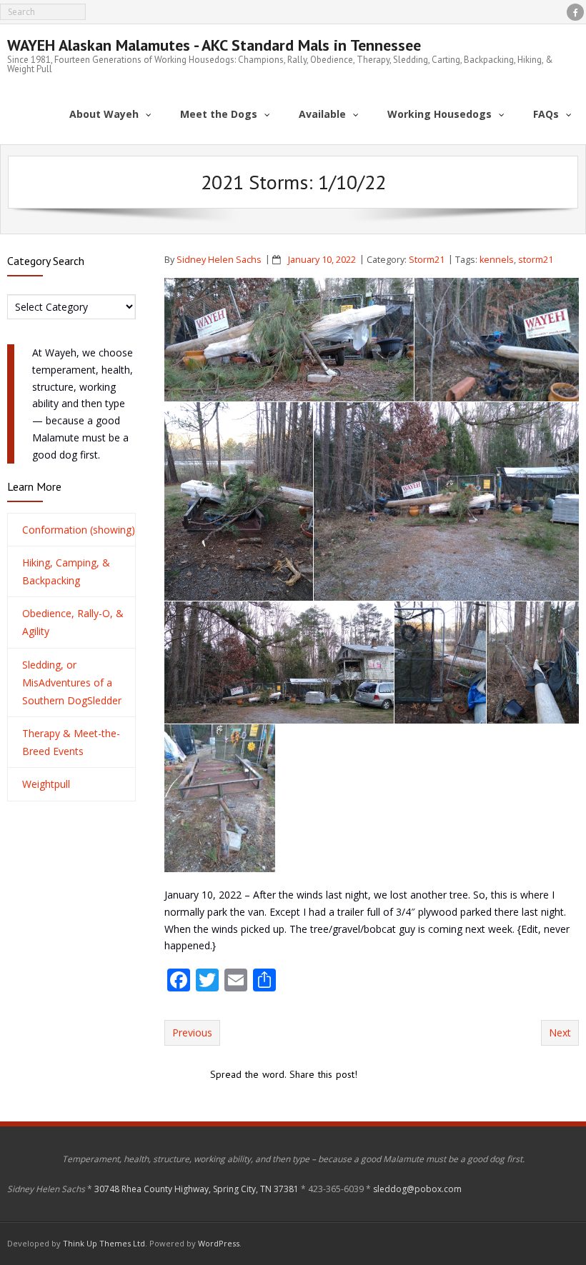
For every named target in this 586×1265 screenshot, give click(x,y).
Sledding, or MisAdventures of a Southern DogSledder (71, 682)
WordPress (218, 1243)
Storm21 (427, 260)
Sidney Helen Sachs (219, 260)
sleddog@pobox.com (417, 1189)
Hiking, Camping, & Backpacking (66, 571)
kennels (497, 260)
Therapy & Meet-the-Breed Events (71, 742)
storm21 (535, 260)
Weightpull (46, 784)
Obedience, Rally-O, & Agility (73, 622)
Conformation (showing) (78, 529)
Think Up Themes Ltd (104, 1243)
